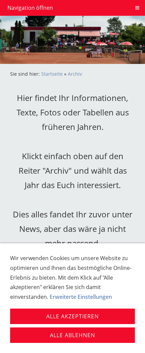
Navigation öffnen (30, 7)
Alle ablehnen (72, 335)
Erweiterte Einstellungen (81, 297)
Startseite (52, 74)
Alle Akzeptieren (72, 316)
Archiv (75, 74)
